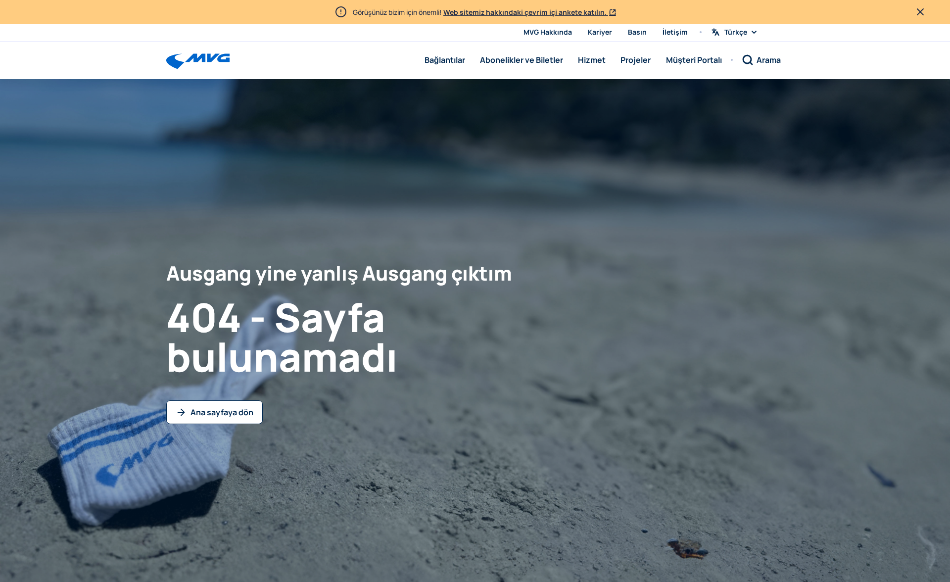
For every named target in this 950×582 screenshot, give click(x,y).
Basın (637, 32)
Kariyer (600, 32)
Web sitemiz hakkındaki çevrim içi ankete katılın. (525, 12)
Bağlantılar (445, 59)
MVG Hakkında (547, 32)
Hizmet (592, 59)
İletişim (675, 32)
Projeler (635, 59)
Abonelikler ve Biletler (521, 59)
